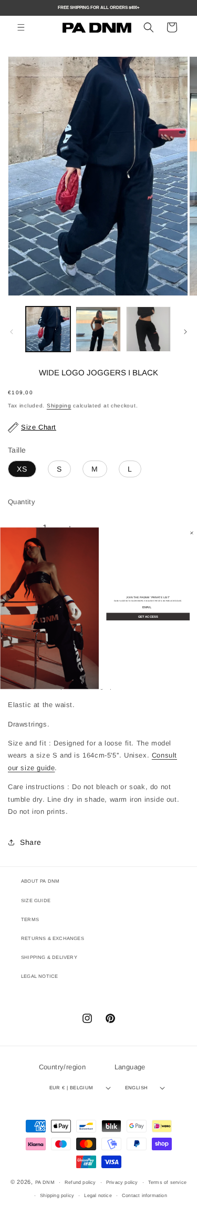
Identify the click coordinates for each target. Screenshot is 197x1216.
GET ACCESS (148, 616)
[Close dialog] (192, 532)
